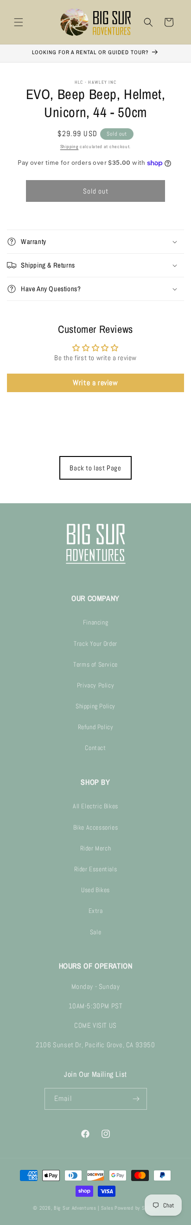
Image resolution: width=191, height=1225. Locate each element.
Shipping (69, 147)
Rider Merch (95, 848)
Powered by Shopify (136, 1208)
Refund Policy (96, 727)
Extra (96, 910)
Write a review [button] (95, 383)
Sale (95, 932)
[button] (18, 22)
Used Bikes (95, 890)
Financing (95, 622)
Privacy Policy (95, 685)
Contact (95, 748)
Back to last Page (95, 467)
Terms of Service (95, 664)
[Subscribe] (136, 1099)
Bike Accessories (95, 827)
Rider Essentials (95, 869)
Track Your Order (95, 643)
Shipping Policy (95, 706)
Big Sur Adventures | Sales (83, 1208)
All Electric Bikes (95, 806)
